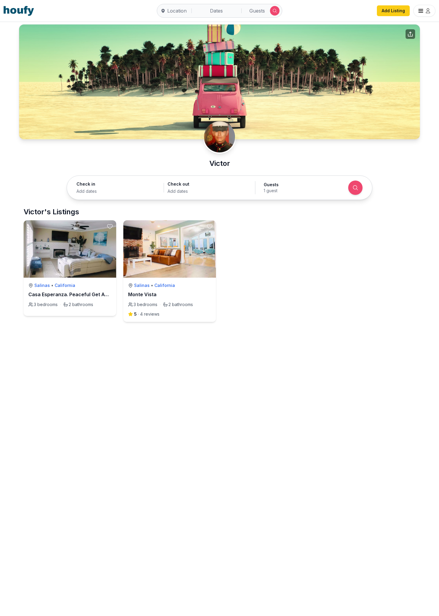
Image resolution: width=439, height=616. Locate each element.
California (65, 285)
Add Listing (393, 10)
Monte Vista (142, 294)
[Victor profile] (219, 137)
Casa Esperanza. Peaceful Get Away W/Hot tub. (84, 294)
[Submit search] (275, 11)
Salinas (42, 285)
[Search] (355, 188)
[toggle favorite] (110, 226)
